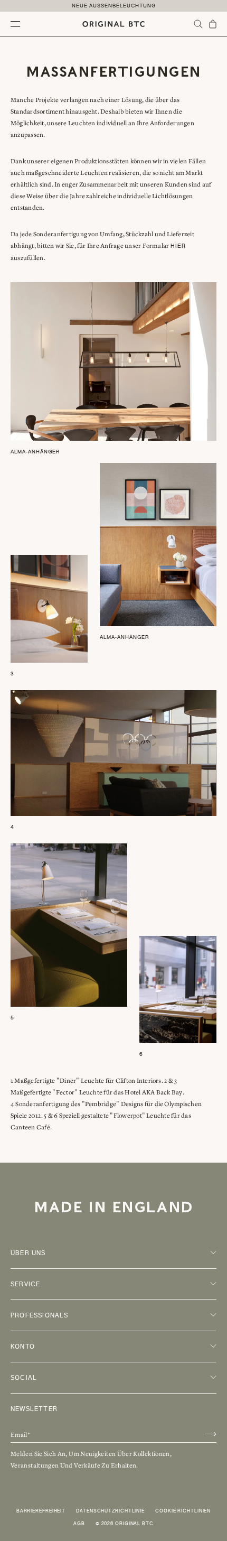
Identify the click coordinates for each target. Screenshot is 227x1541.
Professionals (40, 1315)
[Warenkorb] (212, 24)
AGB (79, 1523)
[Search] (198, 24)
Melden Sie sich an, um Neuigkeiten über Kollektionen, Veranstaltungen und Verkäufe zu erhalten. (91, 1459)
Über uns (28, 1253)
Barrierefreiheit (40, 1511)
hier (178, 246)
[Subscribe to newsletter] (211, 1434)
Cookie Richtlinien (183, 1511)
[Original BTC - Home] (113, 24)
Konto (23, 1346)
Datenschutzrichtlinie (110, 1511)
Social (24, 1377)
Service (25, 1284)
